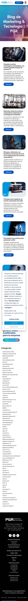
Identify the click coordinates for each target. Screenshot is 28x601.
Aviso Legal (4, 597)
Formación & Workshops (14, 555)
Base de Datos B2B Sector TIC (14, 544)
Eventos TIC (7, 370)
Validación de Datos (8, 441)
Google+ (5, 470)
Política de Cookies (12, 597)
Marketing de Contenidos (10, 374)
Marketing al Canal (14, 580)
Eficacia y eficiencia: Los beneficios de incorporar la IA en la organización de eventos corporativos (14, 154)
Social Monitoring (8, 420)
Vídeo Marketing (7, 422)
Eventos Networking (9, 391)
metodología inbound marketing (11, 456)
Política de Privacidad (22, 597)
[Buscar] (26, 308)
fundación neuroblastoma (10, 499)
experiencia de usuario (9, 497)
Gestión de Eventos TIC (14, 550)
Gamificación (7, 414)
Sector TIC (6, 449)
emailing (6, 381)
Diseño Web (7, 378)
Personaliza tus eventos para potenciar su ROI (14, 239)
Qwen (5, 485)
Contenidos (6, 410)
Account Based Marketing (10, 387)
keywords (6, 504)
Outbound (6, 481)
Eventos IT (6, 389)
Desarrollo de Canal (14, 579)
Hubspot (6, 366)
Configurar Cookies (14, 319)
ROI (4, 487)
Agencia (14, 557)
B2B (5, 376)
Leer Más (8, 84)
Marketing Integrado (9, 439)
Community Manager (14, 572)
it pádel (5, 501)
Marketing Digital (8, 356)
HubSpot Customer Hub (9, 474)
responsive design (8, 506)
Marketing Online (8, 368)
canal (5, 495)
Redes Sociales (8, 372)
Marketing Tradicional (9, 416)
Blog (14, 560)
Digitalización (7, 443)
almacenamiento (7, 493)
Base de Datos (7, 406)
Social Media (7, 451)
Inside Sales (14, 543)
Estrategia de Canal (14, 577)
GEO (4, 468)
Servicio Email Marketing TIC (14, 546)
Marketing (6, 383)
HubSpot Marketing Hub (9, 445)
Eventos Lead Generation (10, 412)
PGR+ (5, 483)
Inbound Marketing (8, 360)
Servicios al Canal (14, 575)
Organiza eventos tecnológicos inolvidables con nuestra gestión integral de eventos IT (14, 66)
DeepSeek (6, 435)
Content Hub (7, 424)
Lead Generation (8, 351)
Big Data (5, 462)
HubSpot (14, 570)
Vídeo (5, 491)
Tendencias (6, 489)
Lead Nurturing (14, 569)
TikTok (5, 429)
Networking (6, 418)
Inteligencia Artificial (9, 353)
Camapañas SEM (14, 566)
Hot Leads (6, 472)
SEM (5, 426)
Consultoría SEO (14, 564)
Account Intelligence (8, 458)
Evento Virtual (7, 401)
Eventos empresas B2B (9, 393)
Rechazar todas (14, 326)
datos (5, 431)
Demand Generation (8, 466)
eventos (6, 385)
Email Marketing (8, 364)
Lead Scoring (7, 476)
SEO (5, 362)
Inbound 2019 (7, 437)
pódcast (5, 397)
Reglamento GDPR (8, 447)
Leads (5, 358)
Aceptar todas (14, 323)
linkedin (5, 403)
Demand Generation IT (9, 399)
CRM (5, 408)
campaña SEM (7, 454)
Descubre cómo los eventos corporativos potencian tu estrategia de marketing (13, 112)
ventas (5, 395)
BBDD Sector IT (7, 460)
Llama (5, 479)
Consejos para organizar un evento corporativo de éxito (13, 200)
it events (6, 433)
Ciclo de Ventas (7, 464)
